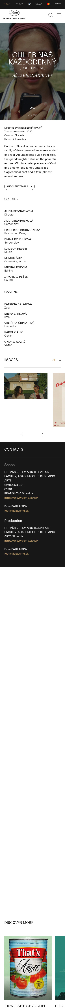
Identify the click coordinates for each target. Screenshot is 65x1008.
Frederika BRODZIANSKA (22, 230)
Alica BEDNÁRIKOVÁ (18, 211)
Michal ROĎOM (15, 267)
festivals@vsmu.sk (16, 510)
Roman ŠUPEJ (14, 258)
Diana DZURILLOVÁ (17, 239)
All (54, 359)
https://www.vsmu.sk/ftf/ (21, 497)
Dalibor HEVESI (15, 248)
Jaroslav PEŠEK (16, 276)
